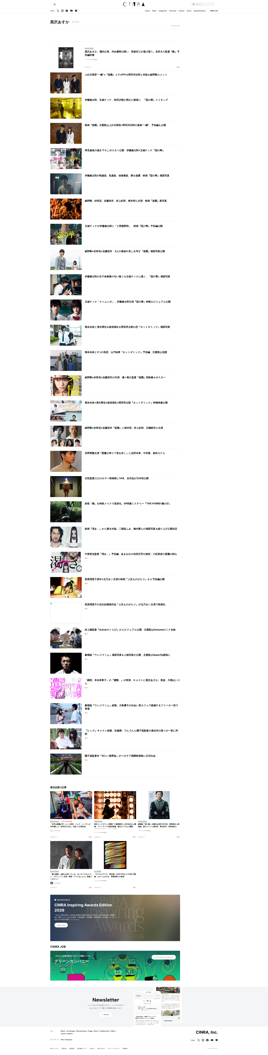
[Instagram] (62, 11)
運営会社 (64, 1048)
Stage (90, 1031)
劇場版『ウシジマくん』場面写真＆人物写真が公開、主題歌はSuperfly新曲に (127, 654)
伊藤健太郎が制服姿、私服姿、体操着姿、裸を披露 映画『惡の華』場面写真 (127, 175)
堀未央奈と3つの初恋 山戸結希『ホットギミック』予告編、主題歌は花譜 (126, 352)
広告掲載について (82, 1048)
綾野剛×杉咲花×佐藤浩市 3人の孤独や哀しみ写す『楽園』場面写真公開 (125, 251)
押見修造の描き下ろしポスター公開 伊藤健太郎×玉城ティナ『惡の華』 (125, 150)
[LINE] (76, 11)
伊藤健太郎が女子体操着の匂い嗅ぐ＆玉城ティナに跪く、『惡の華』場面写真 (127, 276)
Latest (147, 11)
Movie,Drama (81, 1031)
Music (63, 1031)
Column (181, 11)
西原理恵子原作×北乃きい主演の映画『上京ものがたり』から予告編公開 (125, 579)
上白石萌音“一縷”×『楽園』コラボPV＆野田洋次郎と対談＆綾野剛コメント (126, 74)
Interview (172, 11)
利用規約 (125, 1048)
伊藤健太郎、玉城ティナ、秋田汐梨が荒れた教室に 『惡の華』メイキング (126, 99)
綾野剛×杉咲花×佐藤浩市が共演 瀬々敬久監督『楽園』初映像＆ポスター (125, 377)
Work (113, 1031)
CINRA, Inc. (207, 1032)
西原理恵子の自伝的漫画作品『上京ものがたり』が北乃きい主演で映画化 (125, 604)
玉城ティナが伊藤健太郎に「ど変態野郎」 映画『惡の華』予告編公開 (124, 226)
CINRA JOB (214, 11)
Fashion (70, 1033)
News (154, 11)
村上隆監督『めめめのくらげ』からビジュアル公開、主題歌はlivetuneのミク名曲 (130, 629)
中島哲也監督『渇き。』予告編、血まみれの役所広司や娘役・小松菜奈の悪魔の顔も (131, 554)
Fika (62, 1039)
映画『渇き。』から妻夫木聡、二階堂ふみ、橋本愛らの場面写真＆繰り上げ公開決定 (131, 528)
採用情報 (71, 1048)
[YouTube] (71, 10)
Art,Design (71, 1031)
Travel (63, 1033)
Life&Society (104, 1031)
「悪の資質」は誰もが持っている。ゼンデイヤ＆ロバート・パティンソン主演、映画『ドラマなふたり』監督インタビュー (71, 876)
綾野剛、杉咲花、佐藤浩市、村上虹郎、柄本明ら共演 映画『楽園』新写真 (126, 200)
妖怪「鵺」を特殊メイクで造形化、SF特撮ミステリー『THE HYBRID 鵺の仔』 (128, 503)
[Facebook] (67, 11)
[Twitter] (58, 11)
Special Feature (200, 11)
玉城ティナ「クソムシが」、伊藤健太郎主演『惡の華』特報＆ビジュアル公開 (128, 301)
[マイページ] (54, 4)
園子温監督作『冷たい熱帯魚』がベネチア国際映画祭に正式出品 (120, 755)
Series (189, 11)
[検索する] (193, 4)
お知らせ (92, 1048)
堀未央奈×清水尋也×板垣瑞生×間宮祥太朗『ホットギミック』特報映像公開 (126, 402)
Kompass (68, 1039)
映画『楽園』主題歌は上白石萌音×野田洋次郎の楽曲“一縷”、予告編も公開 (125, 125)
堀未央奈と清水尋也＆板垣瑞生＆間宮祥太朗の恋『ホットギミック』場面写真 (127, 326)
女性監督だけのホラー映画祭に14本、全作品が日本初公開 (117, 478)
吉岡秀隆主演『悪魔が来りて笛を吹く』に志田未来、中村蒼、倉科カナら (125, 453)
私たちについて (54, 1048)
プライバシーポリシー (113, 1048)
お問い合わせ (101, 1048)
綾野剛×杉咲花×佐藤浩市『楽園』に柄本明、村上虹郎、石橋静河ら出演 (124, 427)
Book (96, 1031)
